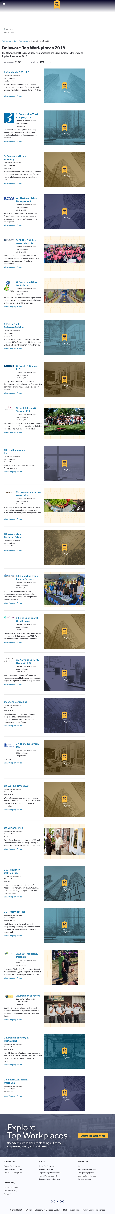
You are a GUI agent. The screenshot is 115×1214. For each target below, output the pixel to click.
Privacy (85, 1210)
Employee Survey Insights (87, 1176)
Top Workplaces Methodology (49, 1179)
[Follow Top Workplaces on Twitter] (57, 1201)
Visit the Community (11, 1187)
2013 (42, 62)
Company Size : (9, 62)
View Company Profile (13, 96)
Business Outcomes (85, 1179)
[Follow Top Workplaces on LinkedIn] (62, 1201)
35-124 (18, 62)
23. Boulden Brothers (28, 995)
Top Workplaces (7, 41)
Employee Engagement (86, 1173)
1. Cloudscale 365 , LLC (16, 72)
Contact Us (7, 1194)
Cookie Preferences (97, 1210)
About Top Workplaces (47, 1166)
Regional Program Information (50, 1173)
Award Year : (34, 62)
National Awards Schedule (48, 1176)
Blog (79, 1166)
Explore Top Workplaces (21, 41)
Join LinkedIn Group (10, 1191)
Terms (77, 1210)
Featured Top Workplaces (13, 1173)
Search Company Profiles (13, 1169)
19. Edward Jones (13, 827)
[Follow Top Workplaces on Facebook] (53, 1201)
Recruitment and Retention (87, 1169)
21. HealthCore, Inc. (14, 911)
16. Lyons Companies (15, 702)
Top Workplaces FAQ (46, 1169)
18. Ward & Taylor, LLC (16, 786)
